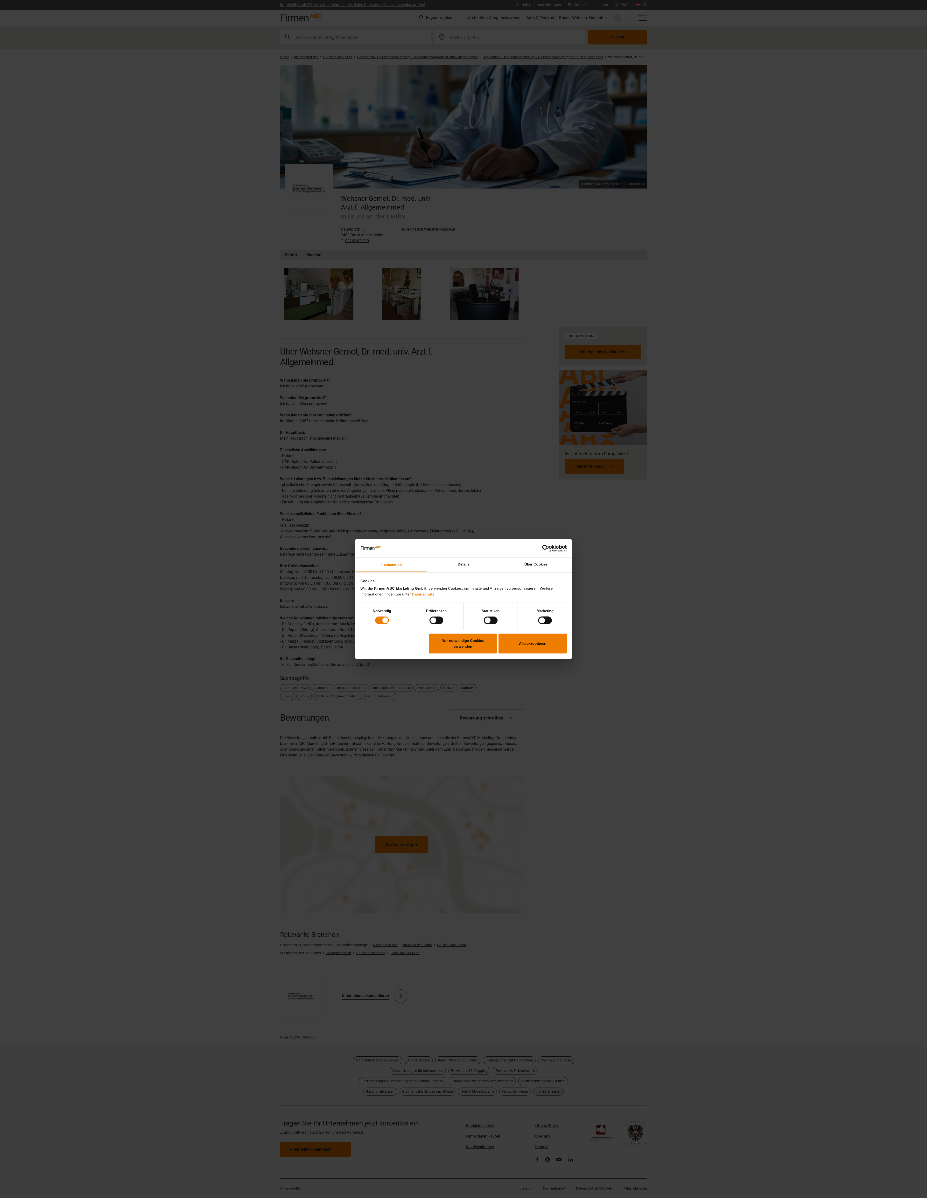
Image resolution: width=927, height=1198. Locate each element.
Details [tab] (464, 564)
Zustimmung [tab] (391, 565)
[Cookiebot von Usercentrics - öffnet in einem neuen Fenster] (546, 548)
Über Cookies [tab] (536, 564)
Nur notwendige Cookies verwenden (463, 643)
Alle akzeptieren (533, 643)
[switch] (436, 620)
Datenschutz (423, 594)
